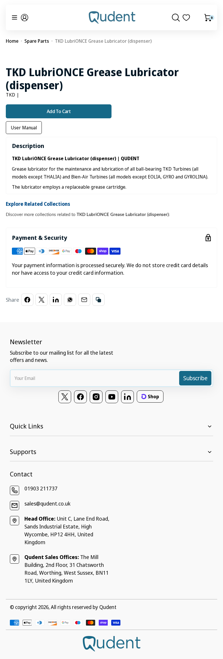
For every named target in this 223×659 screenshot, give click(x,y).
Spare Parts (36, 41)
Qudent (107, 606)
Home (12, 41)
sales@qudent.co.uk (47, 503)
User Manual (24, 127)
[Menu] (14, 17)
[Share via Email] (84, 300)
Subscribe (195, 378)
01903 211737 (40, 488)
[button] (24, 17)
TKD (10, 95)
